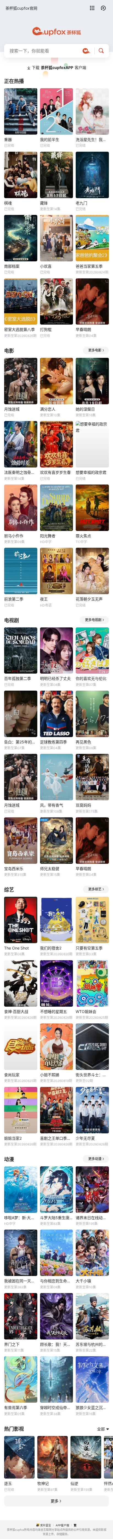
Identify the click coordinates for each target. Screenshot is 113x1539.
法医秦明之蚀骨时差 (20, 472)
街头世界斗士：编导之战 (92, 1074)
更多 (54, 1501)
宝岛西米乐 (13, 868)
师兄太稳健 (49, 868)
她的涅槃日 (85, 409)
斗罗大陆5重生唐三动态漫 (56, 1217)
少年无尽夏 (85, 1138)
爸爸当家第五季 (89, 266)
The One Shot (16, 948)
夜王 (44, 599)
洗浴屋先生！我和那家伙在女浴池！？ (92, 139)
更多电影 (94, 350)
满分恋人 (47, 409)
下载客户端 (59, 67)
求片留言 (45, 1525)
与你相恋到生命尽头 (56, 1280)
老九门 (81, 203)
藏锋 (44, 203)
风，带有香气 (51, 805)
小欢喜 (46, 266)
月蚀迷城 (11, 409)
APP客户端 (62, 1525)
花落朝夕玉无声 (89, 599)
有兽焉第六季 (15, 1407)
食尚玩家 (11, 1074)
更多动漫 (94, 1159)
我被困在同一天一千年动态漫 (20, 1280)
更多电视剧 (93, 620)
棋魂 (8, 203)
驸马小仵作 (13, 535)
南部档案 (11, 266)
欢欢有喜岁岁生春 (55, 472)
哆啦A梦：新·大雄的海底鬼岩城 (20, 1217)
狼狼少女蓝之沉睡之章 (92, 1407)
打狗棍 (46, 329)
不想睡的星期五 (53, 1011)
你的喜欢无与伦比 (91, 678)
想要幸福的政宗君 (91, 472)
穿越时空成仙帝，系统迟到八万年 (56, 1407)
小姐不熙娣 (49, 1074)
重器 (8, 139)
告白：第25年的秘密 (20, 742)
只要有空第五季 (89, 948)
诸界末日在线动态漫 (92, 1217)
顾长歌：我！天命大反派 (56, 1344)
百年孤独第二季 (17, 678)
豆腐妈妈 (83, 805)
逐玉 (8, 1483)
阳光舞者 (47, 535)
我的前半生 (49, 139)
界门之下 (11, 1344)
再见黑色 (83, 742)
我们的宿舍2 (50, 948)
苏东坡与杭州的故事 (92, 1344)
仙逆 (74, 1483)
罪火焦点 (83, 535)
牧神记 (43, 1483)
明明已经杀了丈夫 (55, 678)
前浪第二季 (13, 599)
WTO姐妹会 (86, 1011)
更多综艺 (94, 889)
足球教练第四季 (53, 742)
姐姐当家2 (13, 1138)
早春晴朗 (83, 329)
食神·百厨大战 (16, 1011)
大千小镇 (83, 1280)
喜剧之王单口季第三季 (56, 1138)
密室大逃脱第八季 (19, 329)
